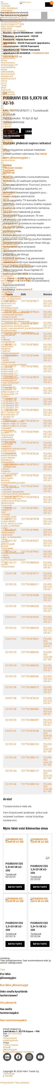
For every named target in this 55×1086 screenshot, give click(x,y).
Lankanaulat (7, 437)
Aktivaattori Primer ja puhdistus (17, 332)
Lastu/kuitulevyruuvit (12, 314)
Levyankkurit (7, 291)
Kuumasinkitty (8, 33)
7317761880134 (30, 784)
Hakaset (5, 112)
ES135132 (10, 628)
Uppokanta (6, 139)
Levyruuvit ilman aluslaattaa (15, 493)
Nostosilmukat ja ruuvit (13, 482)
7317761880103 (30, 744)
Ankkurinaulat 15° (10, 391)
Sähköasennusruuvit (11, 241)
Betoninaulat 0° (9, 380)
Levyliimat (6, 344)
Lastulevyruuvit (9, 316)
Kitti (3, 337)
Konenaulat (7, 10)
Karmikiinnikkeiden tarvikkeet (16, 280)
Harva (4, 80)
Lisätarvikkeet (8, 521)
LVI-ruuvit (6, 228)
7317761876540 (30, 730)
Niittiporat (6, 509)
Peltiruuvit (6, 507)
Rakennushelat (8, 452)
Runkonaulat (7, 53)
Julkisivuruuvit (8, 207)
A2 (2, 105)
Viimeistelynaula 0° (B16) (14, 19)
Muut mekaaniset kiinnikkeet (15, 264)
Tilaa (2, 969)
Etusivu (4, 3)
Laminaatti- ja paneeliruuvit (15, 312)
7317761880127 (30, 770)
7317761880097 (30, 720)
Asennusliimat (8, 334)
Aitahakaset (7, 114)
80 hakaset (6, 116)
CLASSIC (5, 198)
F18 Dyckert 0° (9, 398)
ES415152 (10, 638)
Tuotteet (5, 5)
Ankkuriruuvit (7, 205)
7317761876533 (30, 698)
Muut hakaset (8, 130)
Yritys (4, 561)
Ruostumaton (8, 37)
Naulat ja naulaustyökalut (14, 364)
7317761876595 (30, 617)
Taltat (4, 539)
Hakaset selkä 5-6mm (12, 421)
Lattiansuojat (8, 530)
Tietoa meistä (10, 1044)
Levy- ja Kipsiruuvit (11, 298)
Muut (3, 87)
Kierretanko (7, 477)
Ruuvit (4, 484)
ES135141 (10, 744)
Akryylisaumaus (9, 330)
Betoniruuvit (7, 253)
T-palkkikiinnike (8, 466)
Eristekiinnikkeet (9, 255)
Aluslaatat (6, 475)
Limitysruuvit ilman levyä (13, 500)
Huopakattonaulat (10, 51)
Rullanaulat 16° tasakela (13, 30)
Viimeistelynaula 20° (11, 21)
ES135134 (10, 665)
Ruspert (5, 96)
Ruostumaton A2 (9, 185)
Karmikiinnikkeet (9, 271)
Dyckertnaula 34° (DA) (12, 23)
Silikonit (4, 357)
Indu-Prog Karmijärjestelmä (15, 273)
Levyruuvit (6, 489)
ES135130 (10, 606)
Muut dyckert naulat (11, 26)
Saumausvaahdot (10, 355)
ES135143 (10, 757)
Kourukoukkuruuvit (10, 221)
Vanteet (5, 468)
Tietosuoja (8, 1073)
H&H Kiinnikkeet (9, 8)
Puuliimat (5, 350)
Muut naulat (7, 443)
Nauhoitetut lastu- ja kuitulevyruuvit (19, 323)
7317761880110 (30, 757)
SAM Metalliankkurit (11, 296)
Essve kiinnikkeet (9, 132)
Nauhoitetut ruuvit (10, 230)
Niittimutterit (7, 502)
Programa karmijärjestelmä (15, 278)
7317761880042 (30, 652)
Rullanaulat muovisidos (12, 48)
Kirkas (4, 35)
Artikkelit (5, 557)
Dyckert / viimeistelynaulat (15, 14)
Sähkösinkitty (7, 71)
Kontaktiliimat (8, 341)
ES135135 (10, 676)
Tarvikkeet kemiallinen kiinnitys (17, 266)
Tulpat (4, 269)
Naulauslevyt (7, 462)
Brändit (4, 546)
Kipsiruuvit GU (8, 303)
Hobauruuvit (7, 300)
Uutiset (5, 555)
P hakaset (6, 128)
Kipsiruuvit (6, 305)
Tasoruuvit (6, 282)
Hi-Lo (4, 82)
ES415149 (10, 573)
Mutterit (5, 480)
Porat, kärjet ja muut (11, 523)
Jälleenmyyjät (8, 543)
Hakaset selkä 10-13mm (14, 423)
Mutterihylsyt (8, 532)
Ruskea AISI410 (9, 110)
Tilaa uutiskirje (21, 1082)
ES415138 (10, 698)
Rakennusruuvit (9, 235)
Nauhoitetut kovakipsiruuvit (15, 321)
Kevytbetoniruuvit (10, 257)
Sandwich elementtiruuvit (14, 237)
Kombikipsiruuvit (9, 307)
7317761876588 (30, 595)
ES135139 (10, 720)
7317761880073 (30, 687)
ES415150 (10, 595)
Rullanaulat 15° (8, 389)
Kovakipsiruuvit (9, 309)
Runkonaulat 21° (9, 55)
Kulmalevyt (6, 459)
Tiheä (4, 85)
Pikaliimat (6, 348)
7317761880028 (30, 606)
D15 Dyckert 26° (9, 409)
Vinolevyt (5, 471)
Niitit (3, 511)
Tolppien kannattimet (12, 464)
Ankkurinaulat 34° (10, 378)
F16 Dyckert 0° (9, 400)
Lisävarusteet (8, 362)
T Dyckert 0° (7, 416)
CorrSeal (5, 151)
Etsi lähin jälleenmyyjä (14, 985)
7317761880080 (30, 709)
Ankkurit (5, 248)
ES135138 (10, 709)
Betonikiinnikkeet (9, 246)
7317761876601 (30, 638)
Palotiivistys (7, 346)
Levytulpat (6, 294)
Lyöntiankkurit (8, 262)
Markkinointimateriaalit (12, 552)
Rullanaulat (6, 28)
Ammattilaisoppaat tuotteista (18, 1051)
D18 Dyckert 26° (9, 403)
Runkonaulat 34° (9, 64)
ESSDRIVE (6, 144)
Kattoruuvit (7, 216)
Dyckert (5, 396)
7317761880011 (30, 584)
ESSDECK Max (8, 200)
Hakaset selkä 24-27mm (14, 425)
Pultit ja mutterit (9, 473)
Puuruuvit (6, 89)
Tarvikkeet (6, 98)
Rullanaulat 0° (8, 387)
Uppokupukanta (9, 191)
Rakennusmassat (10, 353)
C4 (2, 155)
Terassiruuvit (8, 103)
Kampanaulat (7, 439)
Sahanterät (6, 534)
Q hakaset (6, 126)
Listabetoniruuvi (9, 260)
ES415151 (10, 617)
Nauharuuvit (7, 76)
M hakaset (6, 121)
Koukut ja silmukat (10, 525)
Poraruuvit (6, 505)
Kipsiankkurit (7, 289)
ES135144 (10, 770)
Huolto (4, 564)
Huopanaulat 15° (9, 393)
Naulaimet (6, 446)
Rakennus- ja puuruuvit (13, 135)
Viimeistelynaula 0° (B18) (14, 17)
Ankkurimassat (8, 250)
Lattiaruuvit (7, 223)
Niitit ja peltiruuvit (10, 487)
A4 (2, 107)
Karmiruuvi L (7, 275)
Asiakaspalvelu (10, 1040)
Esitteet (5, 550)
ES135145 (10, 784)
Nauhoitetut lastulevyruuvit (15, 325)
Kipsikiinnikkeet (8, 287)
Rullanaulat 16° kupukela (13, 39)
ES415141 (10, 730)
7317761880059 (30, 665)
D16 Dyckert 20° (9, 405)
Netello (9, 1075)
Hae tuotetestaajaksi (13, 1020)
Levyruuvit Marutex (11, 498)
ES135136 (10, 687)
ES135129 (10, 584)
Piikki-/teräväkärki (10, 214)
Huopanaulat (7, 434)
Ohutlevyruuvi (8, 232)
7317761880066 (30, 676)
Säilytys (5, 541)
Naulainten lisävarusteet (13, 448)
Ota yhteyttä (8, 1002)
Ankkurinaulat (7, 12)
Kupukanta (6, 176)
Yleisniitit (5, 518)
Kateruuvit (6, 210)
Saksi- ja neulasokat (11, 536)
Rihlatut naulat (8, 441)
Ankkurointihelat (9, 455)
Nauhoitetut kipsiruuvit (12, 319)
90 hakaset (6, 119)
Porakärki (6, 212)
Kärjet (4, 527)
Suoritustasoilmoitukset (13, 559)
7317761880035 (30, 628)
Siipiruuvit (6, 239)
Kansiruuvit (6, 194)
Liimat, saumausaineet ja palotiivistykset (22, 328)
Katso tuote (15, 887)
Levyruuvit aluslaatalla (12, 491)
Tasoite (5, 359)
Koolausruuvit (8, 219)
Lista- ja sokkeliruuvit (12, 225)
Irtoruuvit (6, 101)
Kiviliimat (5, 339)
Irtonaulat (6, 427)
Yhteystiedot (8, 566)
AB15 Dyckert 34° (10, 412)
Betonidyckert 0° (10, 414)
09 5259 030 (15, 1033)
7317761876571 (30, 573)
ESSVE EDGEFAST (10, 382)
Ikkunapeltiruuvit (9, 244)
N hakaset (6, 123)
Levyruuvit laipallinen (11, 496)
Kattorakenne (8, 457)
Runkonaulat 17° (9, 371)
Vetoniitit (5, 514)
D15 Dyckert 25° (9, 407)
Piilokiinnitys (7, 203)
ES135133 (10, 652)
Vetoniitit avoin (8, 516)
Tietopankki (7, 548)
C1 (2, 146)
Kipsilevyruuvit (8, 78)
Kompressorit (8, 450)
